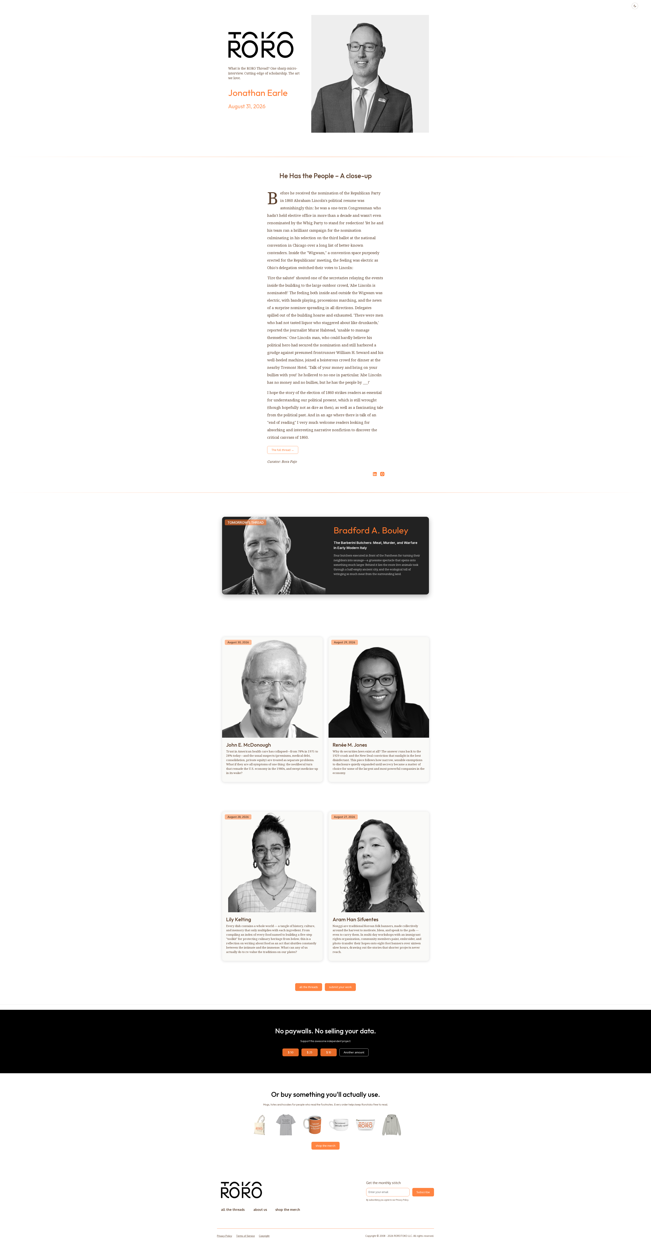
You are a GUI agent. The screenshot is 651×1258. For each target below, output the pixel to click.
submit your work (340, 987)
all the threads (308, 987)
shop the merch (325, 1145)
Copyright (264, 1235)
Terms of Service (245, 1235)
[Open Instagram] (382, 475)
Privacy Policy (402, 1200)
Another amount (354, 1052)
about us (260, 1209)
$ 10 (328, 1052)
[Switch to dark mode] (635, 6)
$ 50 (290, 1052)
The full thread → (282, 450)
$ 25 (309, 1052)
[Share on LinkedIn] (374, 474)
